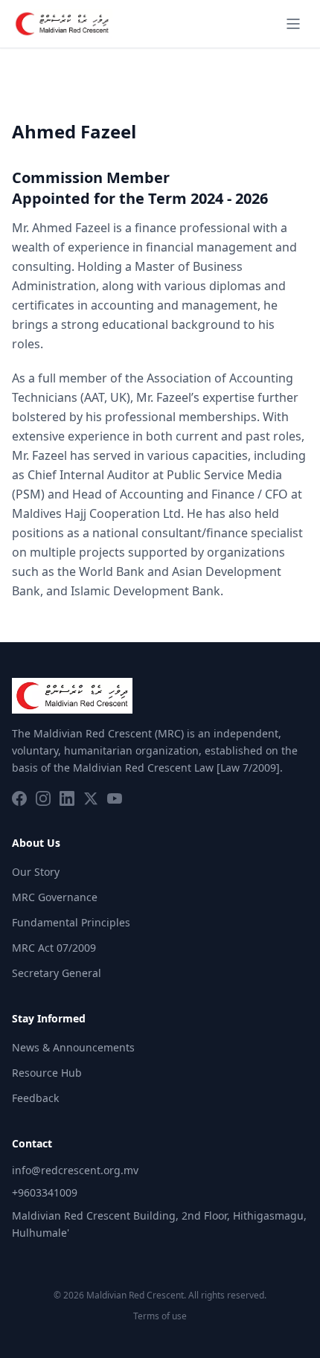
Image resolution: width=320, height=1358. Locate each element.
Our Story (36, 872)
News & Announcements (73, 1047)
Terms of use (160, 1316)
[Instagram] (43, 798)
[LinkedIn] (67, 798)
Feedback (35, 1098)
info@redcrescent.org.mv (75, 1170)
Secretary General (56, 973)
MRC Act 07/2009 (54, 948)
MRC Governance (54, 897)
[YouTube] (114, 798)
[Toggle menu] (293, 24)
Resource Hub (47, 1073)
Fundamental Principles (71, 922)
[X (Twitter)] (90, 798)
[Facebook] (19, 798)
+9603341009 (44, 1192)
